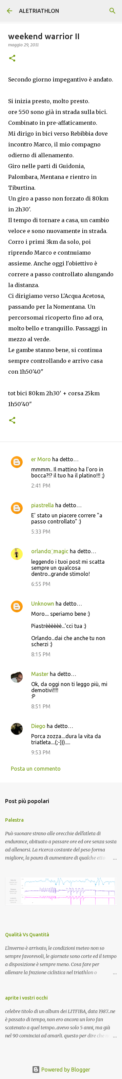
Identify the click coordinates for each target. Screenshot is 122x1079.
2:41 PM (40, 486)
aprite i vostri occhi (26, 998)
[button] (12, 58)
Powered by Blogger (65, 1069)
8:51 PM (40, 706)
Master (39, 674)
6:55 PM (40, 584)
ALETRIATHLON (39, 11)
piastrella (42, 505)
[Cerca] (112, 11)
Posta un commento (36, 769)
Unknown (42, 604)
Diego (38, 726)
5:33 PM (40, 532)
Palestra (14, 820)
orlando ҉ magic (49, 551)
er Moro (41, 459)
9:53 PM (40, 752)
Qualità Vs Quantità (27, 934)
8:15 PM (40, 654)
